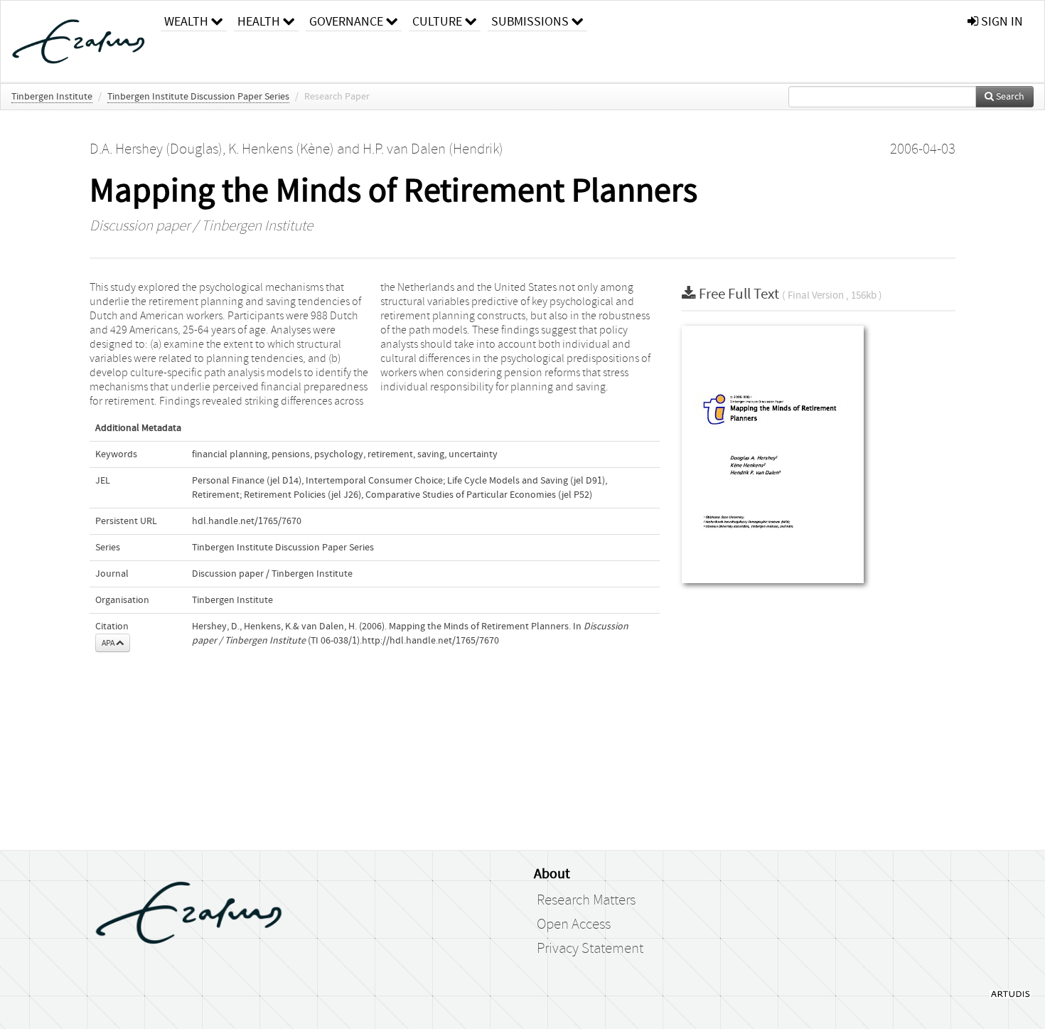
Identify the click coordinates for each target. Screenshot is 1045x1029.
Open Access (574, 924)
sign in (1000, 21)
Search (1009, 96)
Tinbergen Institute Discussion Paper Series (198, 96)
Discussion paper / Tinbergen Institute (201, 226)
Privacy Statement (590, 948)
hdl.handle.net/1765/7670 (246, 521)
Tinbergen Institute (51, 96)
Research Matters (586, 900)
